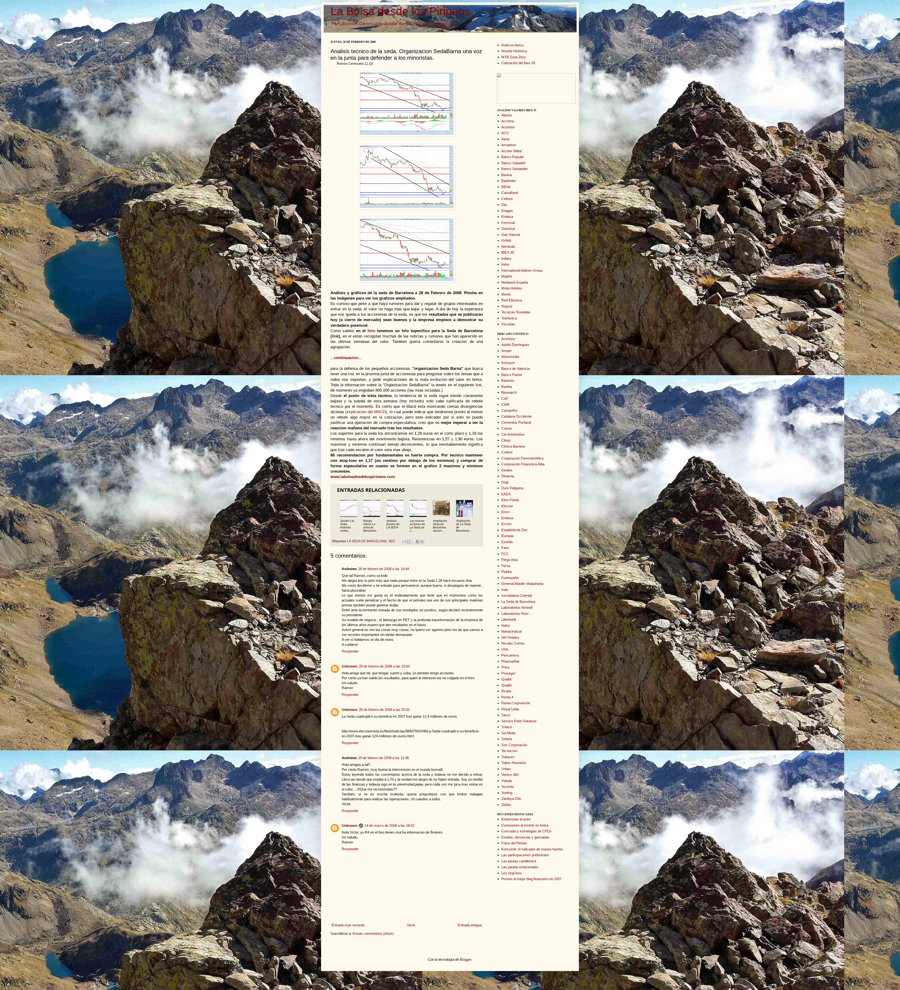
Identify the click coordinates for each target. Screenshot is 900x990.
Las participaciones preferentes (525, 855)
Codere (507, 452)
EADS (506, 494)
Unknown (349, 666)
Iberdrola (508, 246)
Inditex (506, 258)
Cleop (505, 440)
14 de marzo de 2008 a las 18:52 (389, 825)
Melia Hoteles (511, 288)
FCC (505, 554)
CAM (505, 404)
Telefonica (509, 318)
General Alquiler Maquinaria (522, 584)
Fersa (505, 566)
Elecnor (507, 506)
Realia (506, 691)
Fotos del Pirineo (514, 843)
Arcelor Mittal (511, 151)
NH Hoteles (510, 637)
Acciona (507, 121)
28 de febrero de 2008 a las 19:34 (384, 666)
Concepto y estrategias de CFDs (526, 831)
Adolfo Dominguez (515, 345)
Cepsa (506, 428)
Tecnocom (509, 751)
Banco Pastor (511, 375)
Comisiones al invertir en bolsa (524, 825)
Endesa (507, 217)
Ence (505, 512)
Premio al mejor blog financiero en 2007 (531, 879)
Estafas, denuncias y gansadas (525, 837)
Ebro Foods (510, 500)
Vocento (507, 787)
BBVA (505, 187)
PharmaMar (510, 661)
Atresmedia (510, 357)
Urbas (506, 769)
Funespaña (509, 578)
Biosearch (509, 392)
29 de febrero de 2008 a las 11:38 (383, 758)
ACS (505, 133)
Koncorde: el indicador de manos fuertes (532, 849)
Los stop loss (511, 873)
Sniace (506, 727)
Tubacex (507, 757)
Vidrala (506, 781)
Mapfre (506, 276)
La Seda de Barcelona (518, 602)
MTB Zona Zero (513, 57)
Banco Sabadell (513, 163)
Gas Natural (510, 235)
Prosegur (508, 673)
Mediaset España (514, 282)
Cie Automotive (513, 434)
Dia (503, 205)
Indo (504, 590)
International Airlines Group (521, 270)
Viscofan (508, 324)
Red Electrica (511, 300)
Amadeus (508, 145)
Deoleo (506, 470)
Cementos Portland (516, 422)
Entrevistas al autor (516, 819)
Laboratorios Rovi (514, 614)
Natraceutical (511, 631)
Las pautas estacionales (519, 867)
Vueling (506, 793)
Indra (505, 264)
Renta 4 (507, 697)
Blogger (465, 959)
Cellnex (507, 199)
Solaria (506, 739)
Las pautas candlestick (518, 861)
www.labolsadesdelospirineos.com (362, 477)
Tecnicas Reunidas (515, 312)
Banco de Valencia (515, 369)
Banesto (507, 380)
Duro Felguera (512, 488)
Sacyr (505, 715)
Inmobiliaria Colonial (516, 595)
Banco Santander (514, 169)
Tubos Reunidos (513, 763)
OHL (505, 649)
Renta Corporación (515, 703)
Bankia (506, 175)
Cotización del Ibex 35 (518, 63)
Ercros (506, 524)
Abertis (506, 115)
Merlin (506, 294)
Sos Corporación (514, 745)
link (479, 385)
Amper (506, 351)
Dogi (504, 482)
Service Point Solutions (519, 721)
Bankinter (508, 181)
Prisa (505, 667)
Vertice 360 (509, 775)
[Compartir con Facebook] (417, 541)
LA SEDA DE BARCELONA (366, 541)
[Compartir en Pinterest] (422, 541)
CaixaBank (509, 193)
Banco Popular (512, 157)
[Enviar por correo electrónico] (404, 541)
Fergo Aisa (509, 560)
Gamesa (508, 228)
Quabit (506, 679)
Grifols (506, 240)
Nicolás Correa (512, 643)
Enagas (507, 211)
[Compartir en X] (413, 541)
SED (391, 541)
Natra (505, 625)
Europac (507, 536)
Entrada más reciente (348, 925)
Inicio (411, 925)
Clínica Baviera (513, 446)
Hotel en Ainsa (512, 45)
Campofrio (509, 410)
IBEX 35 (507, 252)
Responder (350, 651)
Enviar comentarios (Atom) (373, 933)
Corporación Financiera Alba (522, 464)
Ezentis (507, 542)
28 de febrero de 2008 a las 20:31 (384, 710)
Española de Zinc (514, 530)
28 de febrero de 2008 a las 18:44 (383, 569)
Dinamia (507, 476)
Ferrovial (508, 223)
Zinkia (505, 805)
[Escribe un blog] (408, 541)
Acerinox (508, 127)
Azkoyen (508, 363)
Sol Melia (508, 733)
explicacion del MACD (366, 412)
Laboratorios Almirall (516, 607)
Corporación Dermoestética (522, 458)
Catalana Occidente (516, 416)
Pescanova (510, 655)
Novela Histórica (514, 51)
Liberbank (508, 619)
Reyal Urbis (510, 709)
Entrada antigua (470, 925)
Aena (505, 139)
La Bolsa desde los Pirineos (400, 11)
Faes (505, 548)
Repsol (506, 306)
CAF (504, 398)
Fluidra (506, 572)
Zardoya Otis (511, 799)
